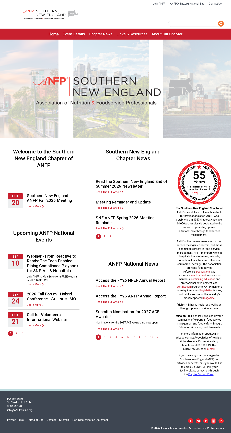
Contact (51, 420)
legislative (206, 290)
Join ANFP (159, 3)
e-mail (211, 349)
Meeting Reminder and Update (123, 202)
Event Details (74, 34)
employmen (198, 275)
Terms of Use (35, 420)
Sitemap (64, 420)
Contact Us (215, 3)
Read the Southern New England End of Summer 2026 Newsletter (131, 184)
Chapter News (100, 34)
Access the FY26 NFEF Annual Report (130, 280)
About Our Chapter (167, 34)
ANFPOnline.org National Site (187, 3)
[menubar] (115, 34)
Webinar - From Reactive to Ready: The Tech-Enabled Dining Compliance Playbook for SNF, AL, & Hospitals (52, 263)
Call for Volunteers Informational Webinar (47, 317)
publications (203, 271)
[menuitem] (54, 34)
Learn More (34, 206)
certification (184, 286)
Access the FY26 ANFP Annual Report (131, 296)
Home (54, 34)
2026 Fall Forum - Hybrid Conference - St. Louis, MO (51, 296)
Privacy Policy (15, 420)
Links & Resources (132, 34)
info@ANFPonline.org (19, 410)
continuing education (203, 279)
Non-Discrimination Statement (90, 420)
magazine (209, 298)
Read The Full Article (108, 192)
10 (151, 337)
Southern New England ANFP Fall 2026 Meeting (49, 198)
